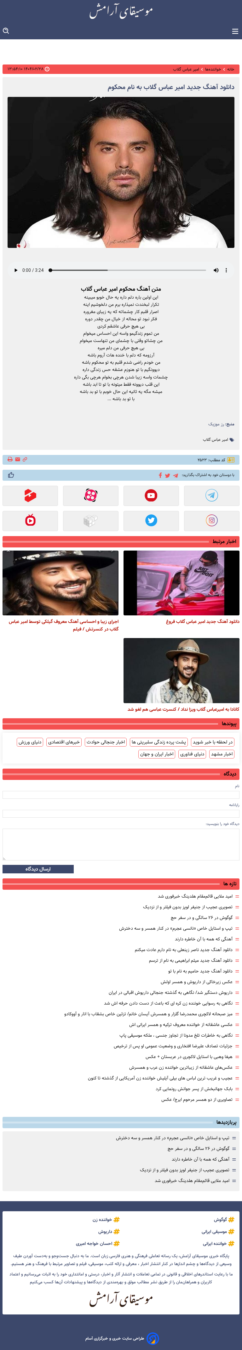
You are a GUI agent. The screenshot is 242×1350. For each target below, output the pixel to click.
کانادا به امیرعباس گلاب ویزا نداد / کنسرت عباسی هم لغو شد (183, 709)
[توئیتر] (166, 475)
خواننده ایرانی (215, 1243)
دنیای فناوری (192, 754)
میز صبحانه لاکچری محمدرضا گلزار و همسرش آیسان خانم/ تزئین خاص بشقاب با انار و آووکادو (148, 1014)
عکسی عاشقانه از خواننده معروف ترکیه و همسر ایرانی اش (181, 1024)
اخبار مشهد (222, 754)
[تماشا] (30, 496)
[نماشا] (30, 522)
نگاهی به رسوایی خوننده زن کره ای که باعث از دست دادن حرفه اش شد (168, 1003)
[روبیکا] (90, 522)
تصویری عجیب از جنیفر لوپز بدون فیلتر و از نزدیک (188, 907)
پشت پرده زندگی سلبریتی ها (159, 742)
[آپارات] (90, 496)
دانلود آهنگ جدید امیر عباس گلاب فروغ (202, 621)
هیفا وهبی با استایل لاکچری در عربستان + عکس (189, 1056)
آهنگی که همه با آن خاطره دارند (204, 939)
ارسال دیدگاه (38, 869)
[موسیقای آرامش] (121, 11)
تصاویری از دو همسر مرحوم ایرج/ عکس (197, 1099)
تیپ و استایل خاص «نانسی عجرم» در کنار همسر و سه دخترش (176, 928)
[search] (6, 31)
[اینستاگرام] (211, 522)
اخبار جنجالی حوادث (106, 742)
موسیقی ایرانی (214, 1231)
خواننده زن (102, 1219)
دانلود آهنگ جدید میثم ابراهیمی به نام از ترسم (191, 960)
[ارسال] (17, 460)
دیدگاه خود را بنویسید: (222, 824)
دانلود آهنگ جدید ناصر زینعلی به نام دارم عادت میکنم (184, 949)
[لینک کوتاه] (25, 459)
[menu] (235, 31)
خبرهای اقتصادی (64, 742)
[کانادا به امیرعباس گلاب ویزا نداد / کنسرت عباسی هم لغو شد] (181, 670)
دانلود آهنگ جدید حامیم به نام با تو (200, 971)
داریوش (105, 1231)
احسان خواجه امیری (94, 1243)
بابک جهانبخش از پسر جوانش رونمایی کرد (194, 1088)
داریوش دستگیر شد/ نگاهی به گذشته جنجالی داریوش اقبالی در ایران (171, 992)
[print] (11, 459)
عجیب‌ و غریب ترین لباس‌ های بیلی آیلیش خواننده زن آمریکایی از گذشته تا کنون (160, 1078)
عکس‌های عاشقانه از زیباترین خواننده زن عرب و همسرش (181, 1067)
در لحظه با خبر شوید (213, 742)
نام (237, 786)
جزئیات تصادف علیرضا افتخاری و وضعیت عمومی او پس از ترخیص (173, 1046)
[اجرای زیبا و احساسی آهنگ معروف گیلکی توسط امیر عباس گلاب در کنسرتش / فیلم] (60, 583)
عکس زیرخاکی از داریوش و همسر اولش (197, 981)
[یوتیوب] (151, 496)
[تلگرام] (174, 475)
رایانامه (234, 805)
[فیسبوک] (159, 475)
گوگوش (220, 1219)
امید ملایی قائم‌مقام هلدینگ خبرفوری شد (195, 896)
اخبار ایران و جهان (156, 754)
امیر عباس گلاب (215, 440)
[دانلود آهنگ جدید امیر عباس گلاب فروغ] (181, 583)
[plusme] (11, 475)
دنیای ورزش (30, 742)
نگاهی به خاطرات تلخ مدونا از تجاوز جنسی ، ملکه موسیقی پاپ (176, 1035)
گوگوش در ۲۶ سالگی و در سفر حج (202, 917)
